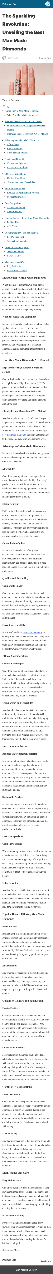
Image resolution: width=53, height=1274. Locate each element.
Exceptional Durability (17, 167)
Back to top (45, 1261)
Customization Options (17, 152)
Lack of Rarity (14, 255)
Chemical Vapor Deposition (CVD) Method (27, 133)
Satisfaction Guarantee (17, 240)
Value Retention (14, 211)
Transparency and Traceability (21, 181)
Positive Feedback (15, 236)
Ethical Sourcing (15, 148)
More (16, 1250)
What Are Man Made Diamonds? (22, 114)
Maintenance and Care (15, 262)
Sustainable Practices (16, 196)
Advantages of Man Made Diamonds (22, 140)
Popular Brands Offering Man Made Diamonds (27, 217)
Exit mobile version (26, 1269)
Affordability (13, 144)
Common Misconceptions (17, 247)
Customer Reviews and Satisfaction (21, 232)
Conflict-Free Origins (17, 177)
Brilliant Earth (13, 222)
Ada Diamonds (14, 226)
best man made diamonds (14, 434)
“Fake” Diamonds (15, 251)
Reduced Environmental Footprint (23, 192)
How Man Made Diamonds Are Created (23, 121)
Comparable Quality (16, 163)
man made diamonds (32, 632)
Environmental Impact (15, 188)
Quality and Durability (15, 159)
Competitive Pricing (16, 207)
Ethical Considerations (15, 173)
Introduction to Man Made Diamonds (22, 110)
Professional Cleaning (17, 270)
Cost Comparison (13, 203)
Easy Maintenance (15, 266)
